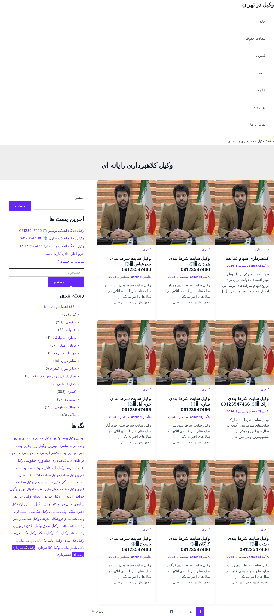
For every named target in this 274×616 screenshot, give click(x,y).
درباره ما (259, 107)
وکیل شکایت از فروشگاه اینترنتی (62, 519)
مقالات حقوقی (254, 38)
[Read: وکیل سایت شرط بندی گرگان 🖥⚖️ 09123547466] (185, 523)
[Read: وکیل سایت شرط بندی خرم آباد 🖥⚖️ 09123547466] (126, 383)
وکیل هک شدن (73, 540)
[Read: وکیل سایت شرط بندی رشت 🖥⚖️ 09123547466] (244, 523)
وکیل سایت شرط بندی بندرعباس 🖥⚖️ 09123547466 (130, 264)
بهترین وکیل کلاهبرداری (60, 453)
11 (171, 611)
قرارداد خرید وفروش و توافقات (53, 376)
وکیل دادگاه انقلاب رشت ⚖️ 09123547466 (52, 246)
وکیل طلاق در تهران (27, 526)
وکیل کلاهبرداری (48, 548)
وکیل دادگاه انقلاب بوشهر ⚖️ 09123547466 (51, 230)
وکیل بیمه (34, 468)
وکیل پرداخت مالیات (28, 540)
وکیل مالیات (76, 532)
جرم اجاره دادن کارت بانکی (64, 253)
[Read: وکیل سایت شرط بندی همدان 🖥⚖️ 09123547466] (185, 243)
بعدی (97, 611)
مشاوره (70, 399)
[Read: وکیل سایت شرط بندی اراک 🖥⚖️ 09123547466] (244, 383)
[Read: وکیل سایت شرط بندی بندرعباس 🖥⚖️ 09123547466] (126, 243)
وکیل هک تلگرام (25, 532)
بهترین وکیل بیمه (73, 438)
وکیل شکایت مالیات (72, 526)
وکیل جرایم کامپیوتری (57, 504)
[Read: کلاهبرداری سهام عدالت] (244, 243)
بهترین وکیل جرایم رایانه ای (41, 438)
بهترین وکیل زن (45, 445)
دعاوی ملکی (67, 345)
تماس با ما (257, 124)
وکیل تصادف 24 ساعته (42, 475)
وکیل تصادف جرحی (47, 482)
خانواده (260, 90)
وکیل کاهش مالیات (72, 547)
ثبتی (73, 314)
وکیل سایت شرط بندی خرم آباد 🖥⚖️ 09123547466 (130, 404)
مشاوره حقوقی (37, 460)
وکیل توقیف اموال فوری (34, 489)
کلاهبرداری (64, 555)
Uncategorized (56, 306)
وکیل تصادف (67, 475)
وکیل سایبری (58, 512)
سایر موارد (262, 249)
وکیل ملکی (45, 532)
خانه (262, 21)
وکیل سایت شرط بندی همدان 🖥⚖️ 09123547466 (189, 264)
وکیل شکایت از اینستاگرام (30, 512)
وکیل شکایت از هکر (26, 519)
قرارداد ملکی (66, 383)
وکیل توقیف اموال (64, 489)
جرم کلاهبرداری (62, 460)
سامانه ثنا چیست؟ (71, 261)
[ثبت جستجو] (77, 282)
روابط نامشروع (65, 353)
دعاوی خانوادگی (64, 337)
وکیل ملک (61, 533)
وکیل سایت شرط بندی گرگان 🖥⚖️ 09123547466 (189, 544)
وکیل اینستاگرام (53, 468)
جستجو (80, 198)
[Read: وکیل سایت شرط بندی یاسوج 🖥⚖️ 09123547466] (126, 523)
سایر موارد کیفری (63, 368)
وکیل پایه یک (52, 540)
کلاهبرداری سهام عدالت (247, 258)
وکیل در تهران (258, 4)
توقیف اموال (35, 453)
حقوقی (71, 322)
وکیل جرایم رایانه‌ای (46, 496)
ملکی (261, 73)
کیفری (260, 55)
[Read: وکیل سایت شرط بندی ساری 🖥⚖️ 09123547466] (185, 383)
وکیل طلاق (50, 526)
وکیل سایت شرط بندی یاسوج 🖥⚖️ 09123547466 (130, 544)
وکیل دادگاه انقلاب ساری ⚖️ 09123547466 (52, 238)
